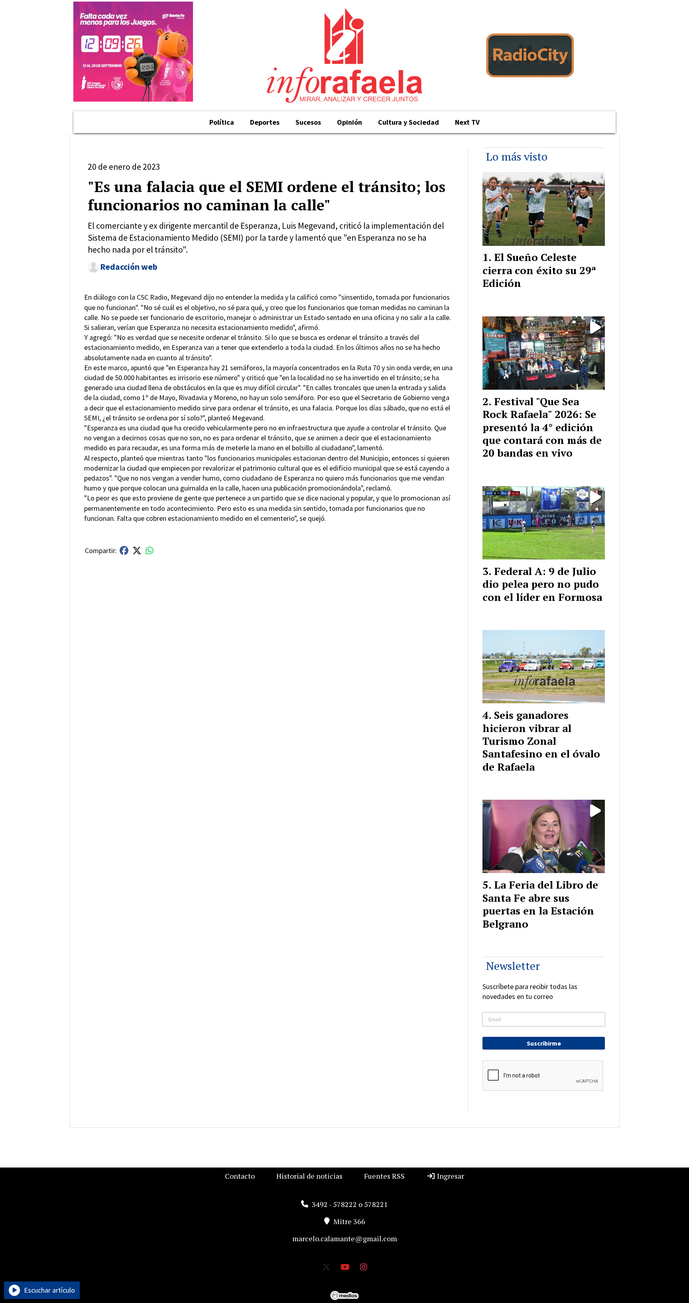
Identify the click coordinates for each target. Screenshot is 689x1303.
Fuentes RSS (384, 1176)
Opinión (349, 122)
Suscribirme (544, 1043)
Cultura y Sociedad (408, 122)
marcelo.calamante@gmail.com (344, 1238)
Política (221, 122)
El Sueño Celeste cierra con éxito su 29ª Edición (539, 270)
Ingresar (449, 1176)
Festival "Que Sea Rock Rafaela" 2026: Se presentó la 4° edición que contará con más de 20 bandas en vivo (542, 427)
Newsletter (513, 966)
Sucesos (308, 122)
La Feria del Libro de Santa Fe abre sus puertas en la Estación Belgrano (540, 904)
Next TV (467, 122)
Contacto (240, 1176)
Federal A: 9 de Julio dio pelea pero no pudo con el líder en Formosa (542, 584)
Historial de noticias (309, 1176)
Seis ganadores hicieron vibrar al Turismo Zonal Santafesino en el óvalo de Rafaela (541, 740)
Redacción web (128, 267)
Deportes (265, 122)
